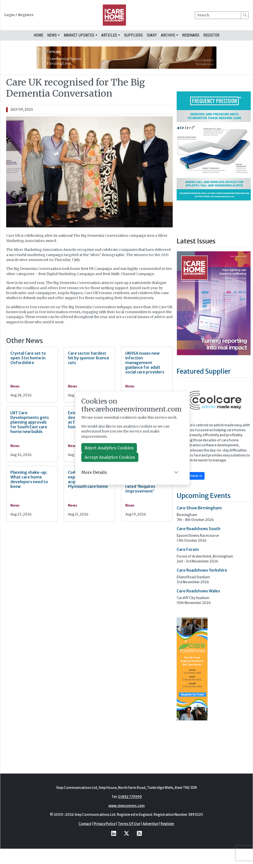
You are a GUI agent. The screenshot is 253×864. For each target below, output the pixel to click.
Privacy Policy (104, 824)
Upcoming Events (204, 495)
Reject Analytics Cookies (109, 447)
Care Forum (188, 549)
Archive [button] (168, 35)
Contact (85, 824)
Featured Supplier (204, 371)
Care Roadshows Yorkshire (202, 570)
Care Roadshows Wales (198, 590)
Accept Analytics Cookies (109, 457)
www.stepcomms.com (126, 806)
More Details (94, 472)
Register (26, 15)
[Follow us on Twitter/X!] (126, 833)
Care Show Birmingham (199, 507)
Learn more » (190, 476)
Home (38, 35)
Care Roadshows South (198, 528)
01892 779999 (130, 797)
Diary (152, 35)
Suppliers (133, 35)
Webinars (190, 35)
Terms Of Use (129, 824)
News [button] (52, 35)
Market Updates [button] (79, 35)
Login (9, 15)
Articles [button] (109, 35)
